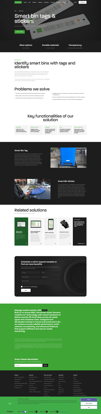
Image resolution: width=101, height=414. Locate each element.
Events (60, 385)
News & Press (61, 391)
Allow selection (89, 403)
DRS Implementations (33, 387)
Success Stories (61, 377)
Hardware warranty (76, 387)
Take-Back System (32, 389)
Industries (40, 2)
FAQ (59, 393)
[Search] (68, 2)
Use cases (53, 2)
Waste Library (61, 379)
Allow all (89, 399)
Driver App (46, 393)
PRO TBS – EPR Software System (35, 391)
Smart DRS (31, 385)
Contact (74, 377)
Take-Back (34, 2)
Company (64, 2)
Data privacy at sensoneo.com (78, 393)
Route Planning (46, 391)
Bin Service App (46, 396)
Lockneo (45, 387)
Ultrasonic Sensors (17, 379)
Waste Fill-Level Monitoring (19, 377)
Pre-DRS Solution (32, 383)
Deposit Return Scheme (33, 377)
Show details (63, 411)
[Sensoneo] (18, 2)
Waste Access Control (48, 383)
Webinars (60, 387)
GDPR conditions (34, 286)
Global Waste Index (62, 381)
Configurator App (17, 387)
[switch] (36, 412)
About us (74, 379)
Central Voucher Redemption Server (35, 381)
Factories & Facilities (47, 377)
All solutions (46, 2)
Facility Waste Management (49, 381)
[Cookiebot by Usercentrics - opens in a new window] (10, 412)
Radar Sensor (16, 381)
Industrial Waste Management (49, 379)
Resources (58, 2)
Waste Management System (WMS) (20, 383)
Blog (59, 383)
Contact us (83, 2)
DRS (29, 2)
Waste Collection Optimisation (49, 389)
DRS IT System (31, 379)
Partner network (61, 389)
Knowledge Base (76, 385)
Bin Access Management (48, 385)
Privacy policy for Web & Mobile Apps (79, 395)
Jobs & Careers (76, 381)
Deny (89, 407)
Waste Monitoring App (18, 385)
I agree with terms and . (30, 286)
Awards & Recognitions (77, 383)
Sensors (25, 2)
